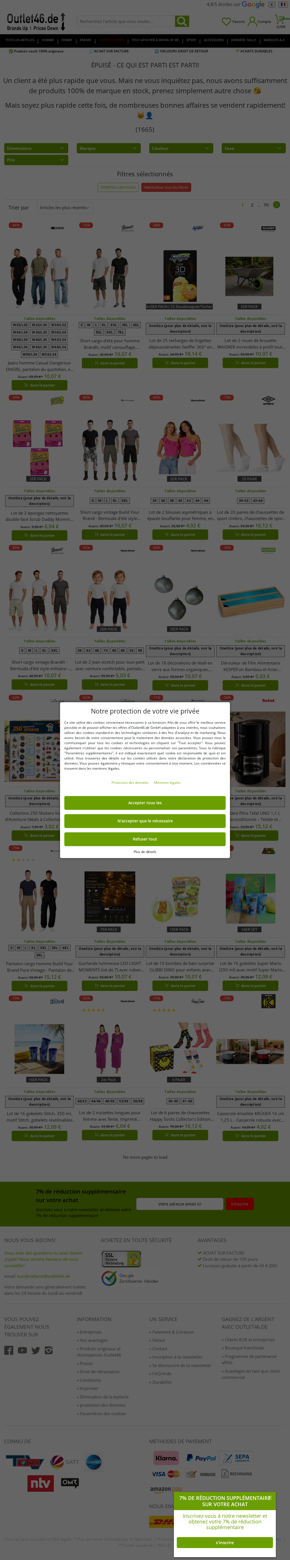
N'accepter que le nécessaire (145, 820)
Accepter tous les (145, 802)
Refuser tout (145, 839)
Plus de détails (145, 851)
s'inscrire (225, 1542)
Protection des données (131, 782)
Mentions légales (167, 782)
